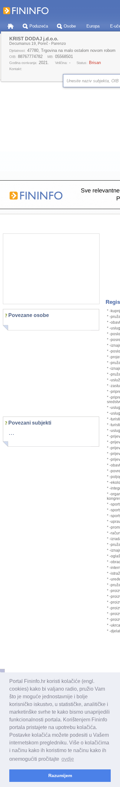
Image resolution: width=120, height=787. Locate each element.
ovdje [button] (67, 759)
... (11, 432)
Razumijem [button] (60, 775)
